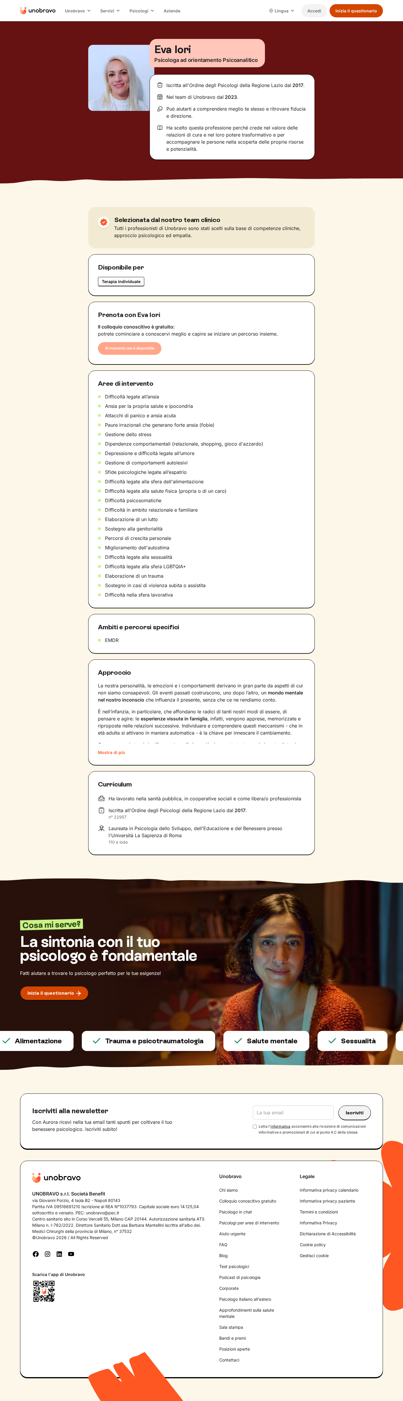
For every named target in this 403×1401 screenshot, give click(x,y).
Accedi (314, 10)
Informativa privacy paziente (327, 1200)
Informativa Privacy (318, 1222)
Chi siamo (228, 1190)
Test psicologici (234, 1266)
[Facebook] (35, 1253)
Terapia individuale (121, 281)
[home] (37, 10)
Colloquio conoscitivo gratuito (247, 1200)
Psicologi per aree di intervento (249, 1222)
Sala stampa (231, 1327)
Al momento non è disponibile (129, 348)
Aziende (172, 10)
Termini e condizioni (319, 1211)
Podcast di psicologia (240, 1277)
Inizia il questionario (356, 10)
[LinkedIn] (59, 1253)
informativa (280, 1126)
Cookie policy (313, 1244)
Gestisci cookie (314, 1255)
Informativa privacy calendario (329, 1190)
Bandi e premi (232, 1338)
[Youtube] (71, 1253)
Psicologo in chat (235, 1211)
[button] (78, 10)
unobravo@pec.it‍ (102, 1212)
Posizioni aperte (234, 1348)
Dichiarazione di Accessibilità (328, 1233)
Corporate (229, 1288)
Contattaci (229, 1359)
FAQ (223, 1244)
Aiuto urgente (232, 1233)
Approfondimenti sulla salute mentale (246, 1313)
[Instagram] (47, 1253)
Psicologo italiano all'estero (245, 1299)
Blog (223, 1255)
